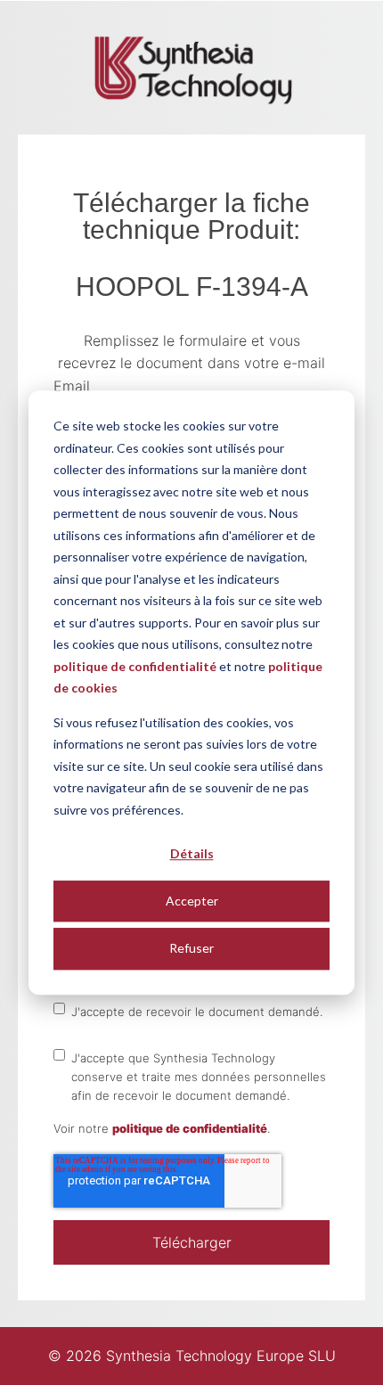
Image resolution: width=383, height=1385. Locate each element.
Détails (192, 853)
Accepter (192, 900)
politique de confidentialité (134, 666)
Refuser (191, 947)
